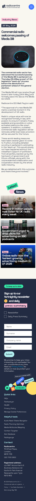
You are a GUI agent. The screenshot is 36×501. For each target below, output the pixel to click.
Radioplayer (9, 402)
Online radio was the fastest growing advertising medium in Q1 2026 (18, 256)
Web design (8, 490)
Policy (6, 487)
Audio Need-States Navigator (15, 421)
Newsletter (13, 312)
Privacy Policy (17, 367)
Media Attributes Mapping (14, 427)
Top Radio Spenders (16, 487)
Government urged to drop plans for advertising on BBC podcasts (18, 231)
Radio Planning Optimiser (14, 424)
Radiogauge (9, 437)
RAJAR (6, 405)
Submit (9, 354)
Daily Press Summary (17, 316)
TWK (15, 490)
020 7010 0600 (10, 457)
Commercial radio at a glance (13, 484)
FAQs (6, 398)
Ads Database (9, 434)
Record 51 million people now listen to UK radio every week (18, 207)
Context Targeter (11, 431)
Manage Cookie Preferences (15, 412)
